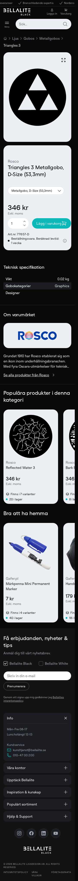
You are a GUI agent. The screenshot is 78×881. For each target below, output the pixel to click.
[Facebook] (31, 833)
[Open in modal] (63, 60)
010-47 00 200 (23, 755)
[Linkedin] (43, 833)
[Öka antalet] (24, 221)
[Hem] (5, 38)
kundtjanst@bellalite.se (29, 750)
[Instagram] (19, 833)
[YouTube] (55, 833)
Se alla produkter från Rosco (26, 375)
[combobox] (43, 24)
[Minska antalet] (24, 225)
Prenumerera (16, 686)
